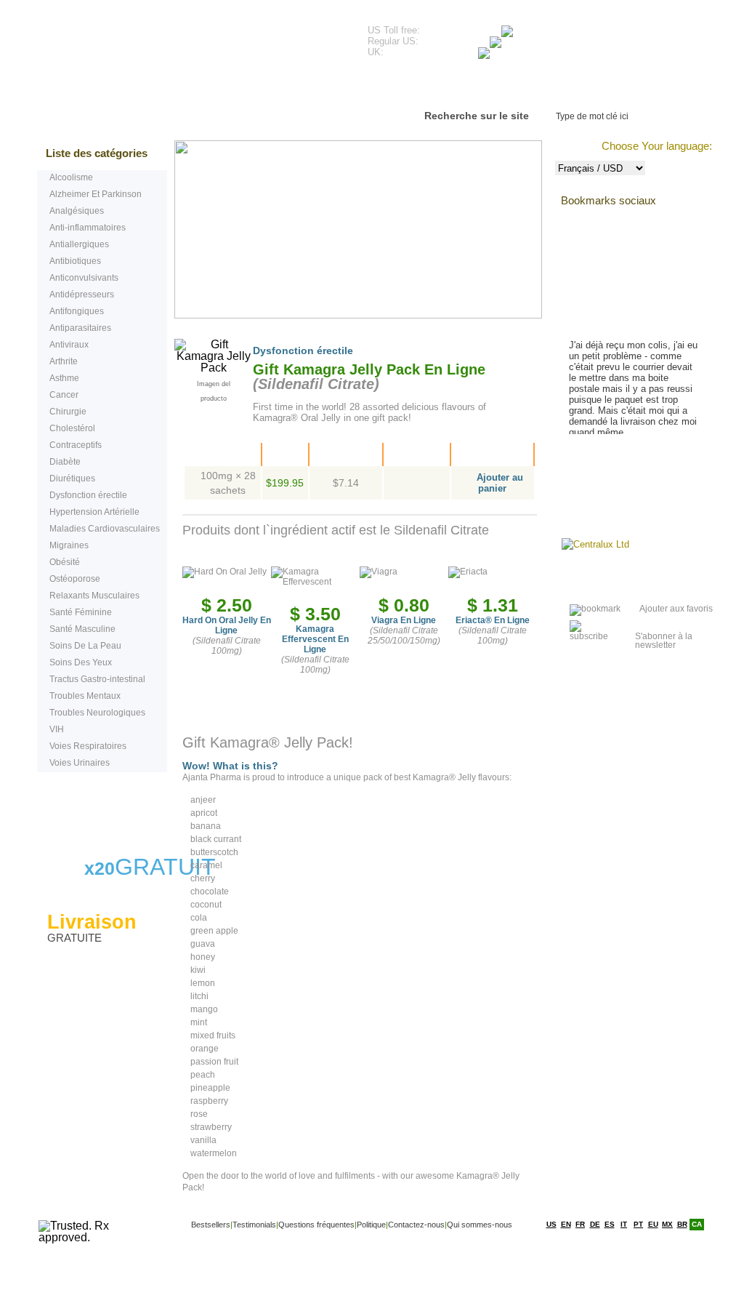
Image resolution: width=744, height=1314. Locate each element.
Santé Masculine (82, 629)
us (551, 1224)
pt (638, 1224)
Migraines (69, 545)
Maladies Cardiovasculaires (104, 529)
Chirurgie (67, 411)
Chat (97, 808)
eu (653, 1224)
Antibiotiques (75, 261)
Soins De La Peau (85, 646)
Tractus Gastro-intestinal (97, 679)
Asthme (64, 378)
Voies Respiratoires (87, 746)
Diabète (65, 462)
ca (697, 1224)
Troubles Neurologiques (97, 713)
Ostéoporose (74, 579)
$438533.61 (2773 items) (607, 36)
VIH (56, 729)
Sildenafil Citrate (316, 384)
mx (667, 1224)
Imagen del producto (213, 385)
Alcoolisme (71, 177)
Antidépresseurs (81, 294)
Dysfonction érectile (88, 495)
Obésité (64, 562)
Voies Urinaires (79, 763)
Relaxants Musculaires (94, 595)
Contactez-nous (477, 87)
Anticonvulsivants (83, 278)
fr (580, 1224)
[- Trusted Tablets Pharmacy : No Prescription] (585, 608)
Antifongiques (76, 311)
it (623, 1224)
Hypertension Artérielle (94, 512)
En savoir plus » (615, 462)
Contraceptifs (75, 445)
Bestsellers (124, 87)
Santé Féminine (80, 612)
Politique (371, 1224)
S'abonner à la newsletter (663, 636)
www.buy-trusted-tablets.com (169, 35)
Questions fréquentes (344, 87)
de (595, 1224)
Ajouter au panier (500, 483)
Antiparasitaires (80, 328)
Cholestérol (72, 428)
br (682, 1224)
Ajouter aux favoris (676, 608)
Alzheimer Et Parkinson (95, 194)
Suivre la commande (608, 87)
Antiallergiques (79, 244)
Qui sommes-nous (479, 1224)
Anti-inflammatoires (87, 228)
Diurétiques (72, 478)
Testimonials (219, 87)
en (566, 1224)
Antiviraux (69, 345)
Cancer (63, 395)
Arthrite (63, 361)
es (609, 1224)
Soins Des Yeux (80, 662)
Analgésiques (76, 211)
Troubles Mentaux (85, 696)
